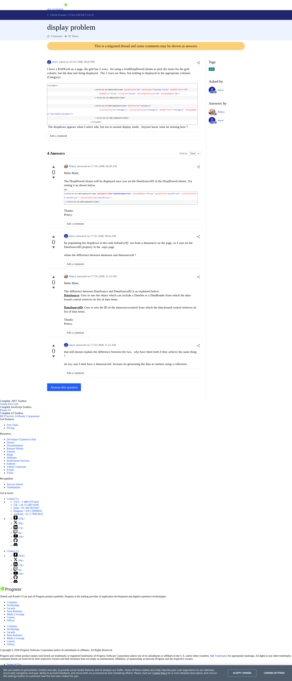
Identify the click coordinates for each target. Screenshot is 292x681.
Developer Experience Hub (21, 439)
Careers (11, 617)
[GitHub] (16, 541)
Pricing (10, 428)
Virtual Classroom (16, 466)
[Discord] (16, 545)
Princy (72, 166)
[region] (146, 673)
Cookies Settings (274, 672)
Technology (13, 605)
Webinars (12, 457)
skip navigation (55, 9)
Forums (11, 451)
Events (10, 469)
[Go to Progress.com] (11, 590)
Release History (15, 448)
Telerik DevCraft (9, 404)
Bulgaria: (28, 510)
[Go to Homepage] (65, 9)
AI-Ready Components (27, 416)
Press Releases (14, 611)
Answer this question (64, 387)
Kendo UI (5, 410)
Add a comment (58, 135)
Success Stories (15, 484)
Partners (11, 463)
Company (12, 602)
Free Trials (12, 424)
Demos (10, 442)
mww (55, 61)
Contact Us (13, 498)
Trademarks (221, 655)
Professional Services (18, 460)
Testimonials (13, 487)
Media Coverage (16, 614)
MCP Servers (7, 416)
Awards (11, 608)
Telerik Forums (57, 14)
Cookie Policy (159, 673)
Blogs (10, 454)
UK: (26, 504)
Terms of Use (14, 664)
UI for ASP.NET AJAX (81, 14)
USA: (26, 501)
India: (26, 507)
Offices (11, 620)
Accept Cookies (242, 672)
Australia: (28, 514)
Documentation (15, 445)
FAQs (10, 472)
